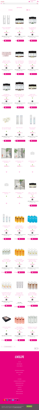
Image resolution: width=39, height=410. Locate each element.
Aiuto (19, 374)
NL (32, 1)
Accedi (19, 361)
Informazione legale (19, 383)
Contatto (19, 387)
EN (32, 0)
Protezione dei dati (19, 385)
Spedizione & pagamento (19, 370)
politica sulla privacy (17, 407)
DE (30, 0)
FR (33, 0)
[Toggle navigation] (1, 3)
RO (31, 1)
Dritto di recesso (19, 393)
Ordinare (8, 40)
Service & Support (19, 372)
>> (14, 346)
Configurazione (21, 140)
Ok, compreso (29, 406)
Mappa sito (19, 389)
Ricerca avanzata (19, 391)
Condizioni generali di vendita (19, 381)
